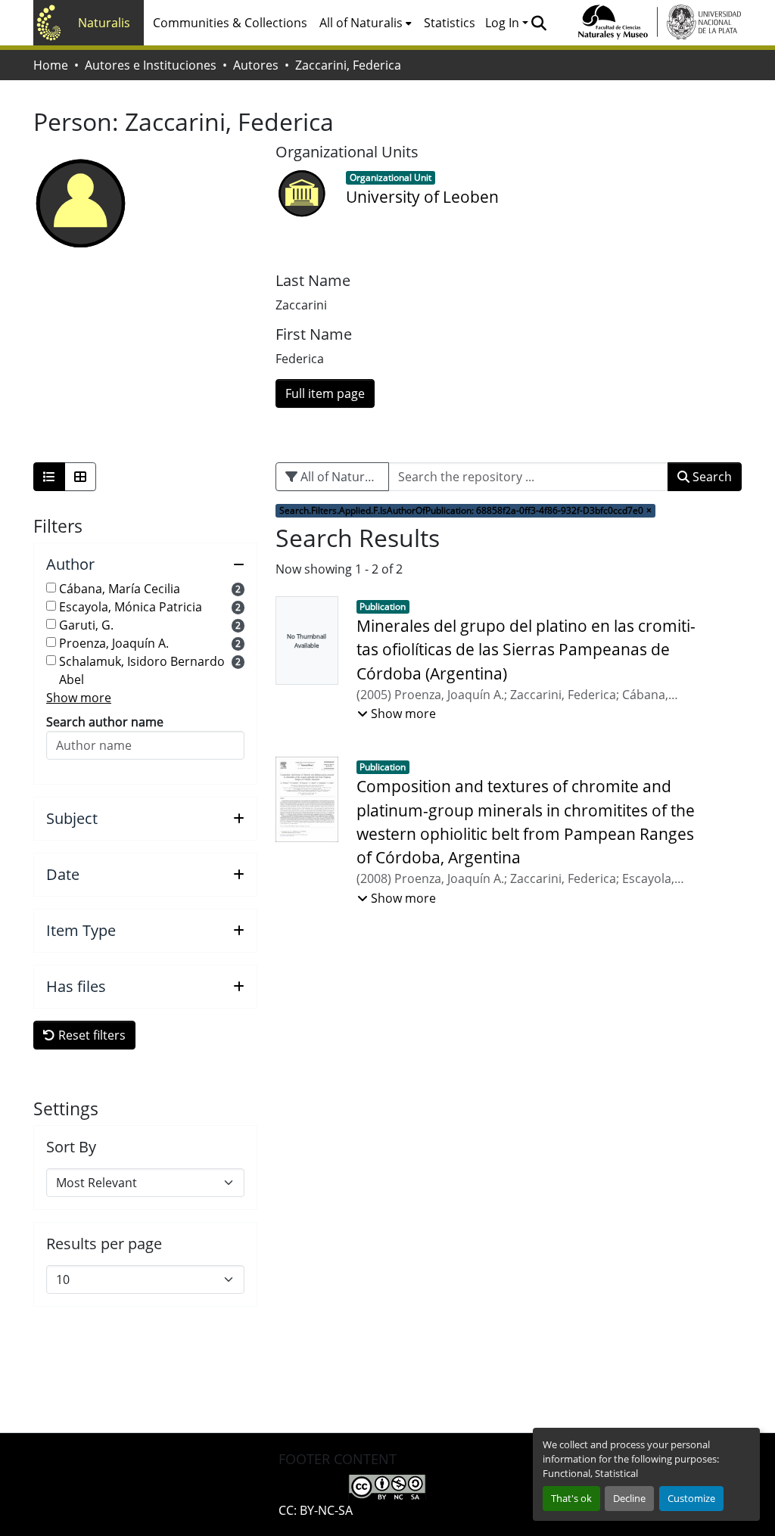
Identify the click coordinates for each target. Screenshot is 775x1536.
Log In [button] (503, 22)
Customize (691, 1498)
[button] (538, 23)
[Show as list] (49, 476)
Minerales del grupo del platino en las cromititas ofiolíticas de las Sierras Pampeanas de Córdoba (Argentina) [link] (526, 649)
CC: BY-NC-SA (316, 1510)
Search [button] (710, 476)
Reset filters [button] (90, 1035)
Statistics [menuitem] (449, 22)
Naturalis (104, 22)
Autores (256, 65)
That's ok (571, 1498)
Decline (629, 1498)
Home (50, 65)
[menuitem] (365, 23)
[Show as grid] (80, 476)
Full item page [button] (325, 393)
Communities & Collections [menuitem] (230, 22)
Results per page (104, 1244)
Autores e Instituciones (150, 65)
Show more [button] (78, 697)
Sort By (71, 1147)
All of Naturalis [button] (361, 22)
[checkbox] (51, 587)
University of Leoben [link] (422, 196)
